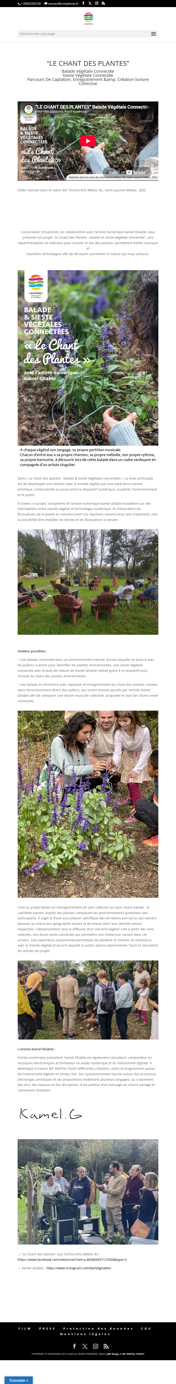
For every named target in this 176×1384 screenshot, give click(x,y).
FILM (25, 1328)
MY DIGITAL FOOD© (133, 1353)
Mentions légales (85, 1334)
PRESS (47, 1328)
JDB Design (113, 1353)
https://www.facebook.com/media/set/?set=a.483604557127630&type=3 (72, 1259)
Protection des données (98, 1328)
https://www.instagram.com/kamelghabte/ (78, 1268)
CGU (146, 1328)
